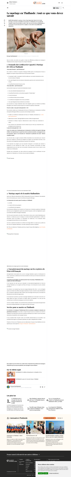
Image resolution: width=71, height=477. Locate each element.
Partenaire (28, 464)
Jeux (35, 469)
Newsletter (21, 464)
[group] (61, 7)
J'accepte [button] (40, 473)
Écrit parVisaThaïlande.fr (12, 56)
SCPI (35, 463)
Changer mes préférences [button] (53, 473)
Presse (27, 467)
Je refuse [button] (45, 473)
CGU (26, 469)
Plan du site (29, 475)
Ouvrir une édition (29, 462)
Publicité (27, 466)
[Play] (61, 8)
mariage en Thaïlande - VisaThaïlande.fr (27, 323)
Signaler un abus (29, 471)
